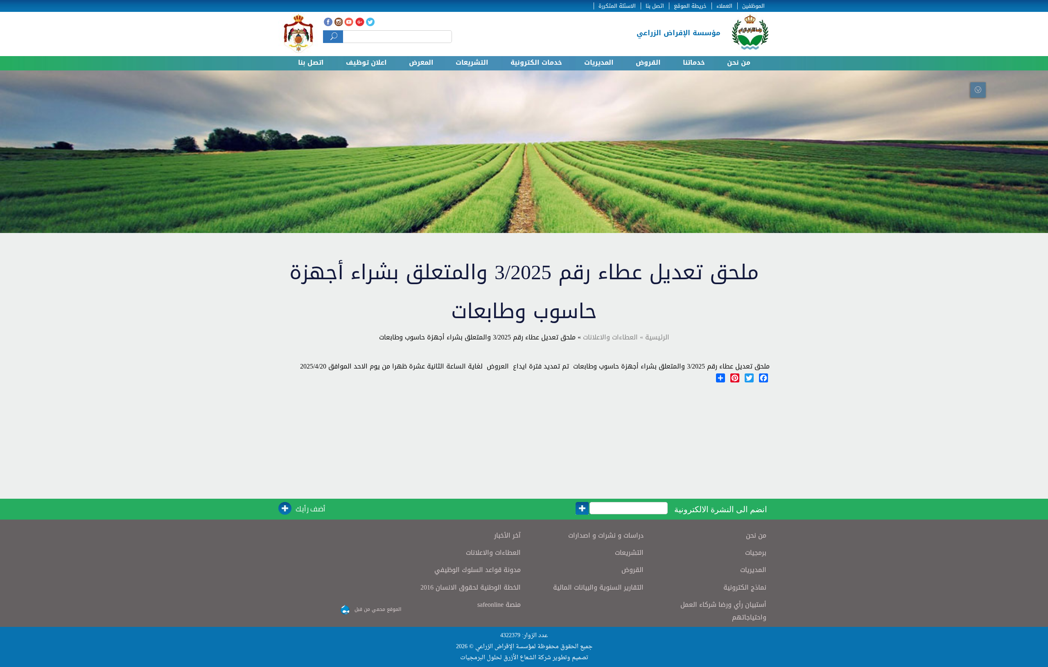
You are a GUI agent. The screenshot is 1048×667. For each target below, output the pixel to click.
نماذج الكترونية (744, 587)
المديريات (599, 62)
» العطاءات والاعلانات (613, 337)
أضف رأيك (310, 509)
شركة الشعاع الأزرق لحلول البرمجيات (505, 657)
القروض (648, 62)
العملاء (724, 6)
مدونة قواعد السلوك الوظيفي (477, 569)
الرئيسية (656, 337)
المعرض (421, 62)
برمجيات (755, 552)
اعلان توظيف (366, 62)
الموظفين (753, 6)
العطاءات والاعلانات (493, 552)
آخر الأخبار (507, 535)
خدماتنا (694, 62)
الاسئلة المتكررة (617, 6)
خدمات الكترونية (536, 62)
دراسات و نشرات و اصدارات (606, 535)
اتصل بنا (655, 6)
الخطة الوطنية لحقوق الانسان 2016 (470, 587)
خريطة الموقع (690, 6)
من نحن (738, 62)
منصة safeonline (499, 604)
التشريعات (472, 62)
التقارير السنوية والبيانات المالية (598, 587)
